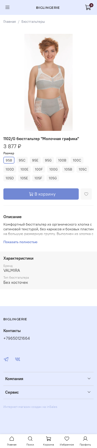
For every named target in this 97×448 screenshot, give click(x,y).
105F (38, 178)
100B (62, 160)
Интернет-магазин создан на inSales (30, 407)
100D (10, 169)
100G (53, 169)
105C (83, 169)
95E (35, 160)
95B (9, 160)
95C (22, 160)
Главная (9, 21)
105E (24, 178)
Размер (8, 153)
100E (24, 169)
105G (53, 178)
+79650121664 (16, 338)
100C (77, 160)
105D (10, 178)
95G (48, 160)
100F (39, 169)
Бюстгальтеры (33, 21)
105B (68, 169)
